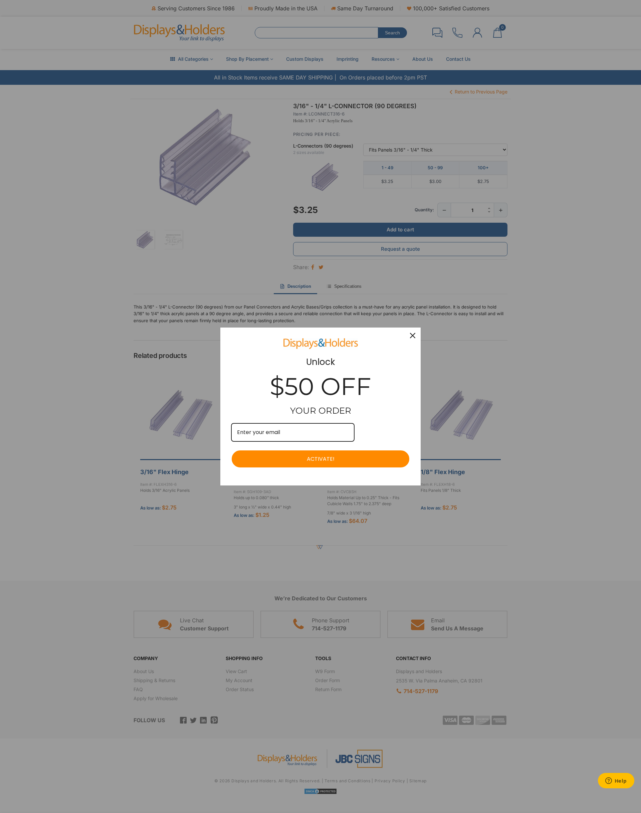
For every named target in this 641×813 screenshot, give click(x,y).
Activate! (321, 459)
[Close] (413, 336)
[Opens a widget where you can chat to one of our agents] (616, 781)
